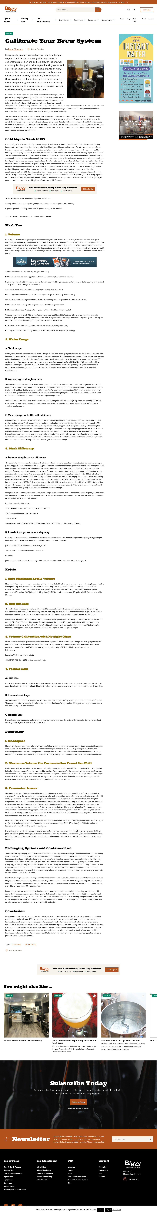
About (144, 19)
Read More (117, 1210)
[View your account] (128, 9)
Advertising (41, 1167)
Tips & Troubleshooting (43, 20)
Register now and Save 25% (118, 2)
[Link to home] (10, 10)
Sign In (86, 1108)
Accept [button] (101, 1210)
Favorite (28, 49)
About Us (71, 1167)
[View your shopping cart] (134, 9)
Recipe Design (30, 944)
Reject (109, 1210)
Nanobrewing (107, 20)
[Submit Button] (98, 9)
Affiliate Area (42, 1180)
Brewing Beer (24, 20)
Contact (151, 19)
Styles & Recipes (7, 20)
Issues (122, 19)
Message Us (133, 1179)
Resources (92, 20)
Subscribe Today (78, 1102)
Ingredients (64, 20)
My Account (103, 1170)
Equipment (78, 20)
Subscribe (147, 10)
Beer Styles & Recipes (12, 1167)
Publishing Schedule (45, 1173)
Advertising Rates (44, 1170)
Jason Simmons (15, 49)
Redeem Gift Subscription (78, 1180)
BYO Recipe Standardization (15, 1189)
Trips (69, 1183)
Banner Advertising (44, 1176)
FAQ (100, 1173)
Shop (128, 19)
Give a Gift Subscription (77, 1176)
